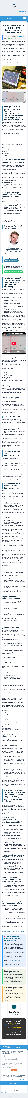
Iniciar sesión (14, 1042)
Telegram (20, 36)
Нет (5, 1056)
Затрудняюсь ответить (9, 1068)
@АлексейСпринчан (16, 1027)
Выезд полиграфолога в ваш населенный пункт (13, 931)
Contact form (17, 960)
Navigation (7, 18)
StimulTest (20, 64)
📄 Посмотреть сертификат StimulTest (13, 271)
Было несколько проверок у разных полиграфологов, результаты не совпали (11, 1061)
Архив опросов (11, 1072)
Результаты (4, 1072)
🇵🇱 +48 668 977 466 (12, 1023)
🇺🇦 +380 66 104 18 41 (9, 1024)
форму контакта (11, 38)
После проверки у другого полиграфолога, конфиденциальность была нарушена (12, 1064)
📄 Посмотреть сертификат (11, 260)
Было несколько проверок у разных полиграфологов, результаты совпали (10, 1059)
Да (4, 1055)
